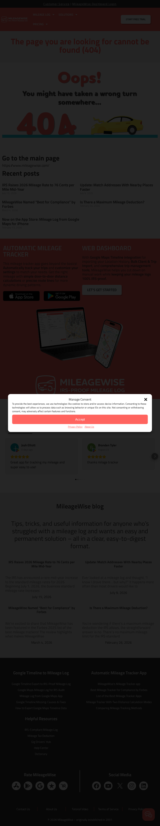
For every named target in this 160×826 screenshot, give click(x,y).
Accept (80, 419)
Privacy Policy (75, 427)
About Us (89, 427)
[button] (146, 399)
